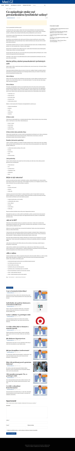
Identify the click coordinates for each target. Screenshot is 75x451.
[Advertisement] (27, 22)
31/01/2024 (17, 330)
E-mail (7, 425)
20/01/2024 (17, 352)
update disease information (20, 277)
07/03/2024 (17, 306)
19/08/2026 (65, 32)
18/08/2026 (55, 35)
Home (2, 5)
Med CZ (7, 2)
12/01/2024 (17, 389)
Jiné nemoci (14, 8)
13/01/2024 (17, 377)
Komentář (8, 405)
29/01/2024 (17, 340)
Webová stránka (31, 425)
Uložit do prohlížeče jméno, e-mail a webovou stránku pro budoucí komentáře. (22, 430)
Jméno (8, 420)
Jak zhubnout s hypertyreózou (15, 338)
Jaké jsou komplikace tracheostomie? (17, 350)
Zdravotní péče (27, 5)
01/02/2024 (17, 316)
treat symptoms (11, 277)
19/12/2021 (18, 17)
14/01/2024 (17, 365)
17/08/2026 (59, 41)
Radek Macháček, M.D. (11, 17)
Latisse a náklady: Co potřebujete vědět (18, 315)
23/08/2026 (58, 29)
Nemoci (7, 5)
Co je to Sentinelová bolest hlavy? (16, 291)
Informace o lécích (16, 5)
